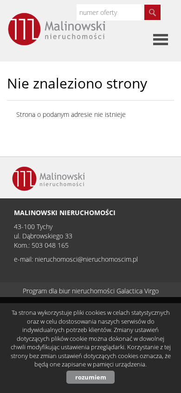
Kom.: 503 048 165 (41, 245)
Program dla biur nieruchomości (69, 290)
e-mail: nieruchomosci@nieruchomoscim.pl (76, 259)
